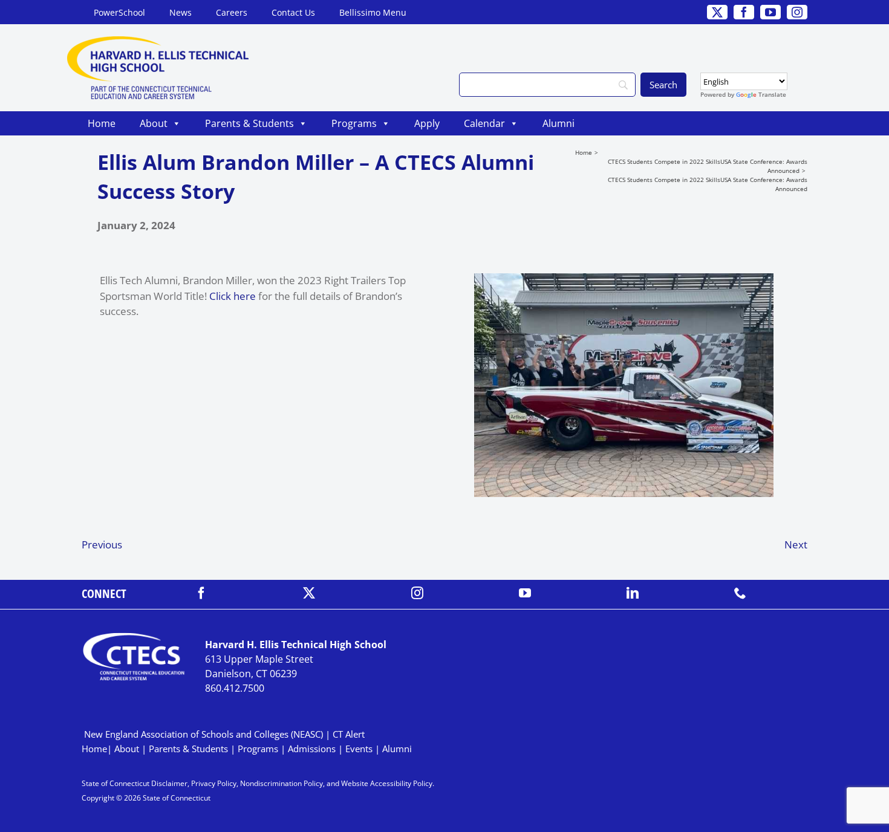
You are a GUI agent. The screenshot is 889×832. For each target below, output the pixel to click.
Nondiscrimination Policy (281, 783)
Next (795, 544)
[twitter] (309, 593)
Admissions (312, 749)
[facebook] (201, 593)
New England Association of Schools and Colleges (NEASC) (203, 734)
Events (359, 749)
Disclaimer (169, 783)
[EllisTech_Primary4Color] (158, 41)
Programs (354, 123)
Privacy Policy (213, 783)
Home (102, 123)
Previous (102, 544)
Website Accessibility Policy (386, 783)
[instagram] (417, 593)
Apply (427, 123)
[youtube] (525, 593)
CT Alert (349, 734)
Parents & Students (249, 123)
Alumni (558, 123)
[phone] (740, 593)
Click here (232, 296)
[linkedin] (633, 593)
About (154, 123)
